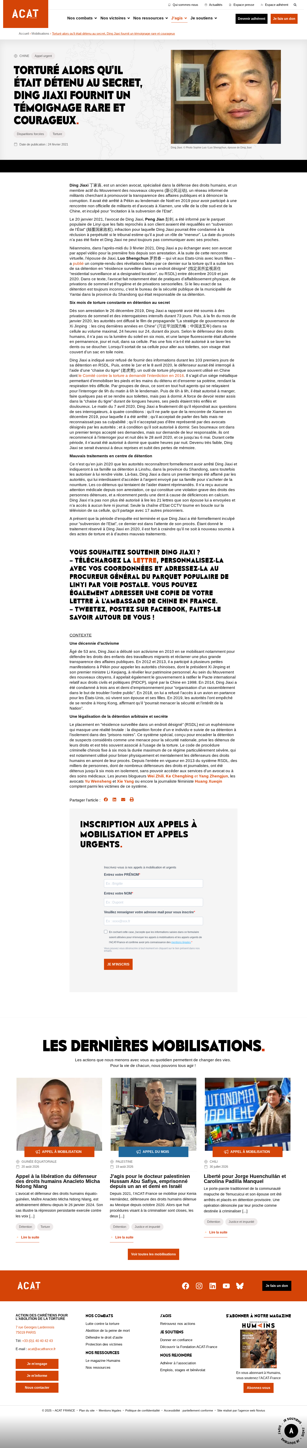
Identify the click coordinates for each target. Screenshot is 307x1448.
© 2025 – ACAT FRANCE (58, 1410)
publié (78, 263)
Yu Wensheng (98, 781)
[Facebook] (185, 1286)
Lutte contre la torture (102, 1324)
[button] (295, 4)
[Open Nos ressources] (167, 18)
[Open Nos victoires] (129, 18)
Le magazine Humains (103, 1361)
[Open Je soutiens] (216, 18)
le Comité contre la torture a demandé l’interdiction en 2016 (131, 375)
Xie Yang (125, 781)
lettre (145, 560)
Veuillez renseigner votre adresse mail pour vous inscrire (149, 912)
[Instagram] (199, 1286)
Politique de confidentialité (142, 1410)
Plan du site (87, 1410)
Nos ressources (98, 1368)
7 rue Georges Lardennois (35, 1327)
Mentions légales (110, 1410)
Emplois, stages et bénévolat (182, 1370)
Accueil (24, 33)
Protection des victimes (104, 1344)
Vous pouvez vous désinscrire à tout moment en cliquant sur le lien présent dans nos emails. (152, 949)
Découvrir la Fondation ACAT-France (188, 1347)
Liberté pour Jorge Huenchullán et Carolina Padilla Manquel (245, 1178)
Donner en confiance (176, 1340)
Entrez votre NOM (118, 893)
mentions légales (181, 942)
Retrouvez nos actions (177, 1324)
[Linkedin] (212, 1286)
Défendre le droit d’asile (104, 1337)
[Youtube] (226, 1286)
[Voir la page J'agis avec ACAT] (291, 1445)
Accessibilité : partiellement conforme (188, 1410)
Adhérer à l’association (178, 1363)
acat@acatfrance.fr (42, 1349)
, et (187, 776)
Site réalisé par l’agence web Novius (241, 1410)
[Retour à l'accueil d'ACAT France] (25, 14)
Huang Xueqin (208, 781)
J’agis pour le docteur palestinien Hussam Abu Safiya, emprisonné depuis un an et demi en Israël (150, 1181)
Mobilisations (40, 33)
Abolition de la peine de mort (108, 1331)
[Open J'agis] (186, 18)
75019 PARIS (26, 1332)
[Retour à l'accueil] (29, 1286)
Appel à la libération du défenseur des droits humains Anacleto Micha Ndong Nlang (58, 1181)
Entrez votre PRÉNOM (121, 874)
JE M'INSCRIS (118, 964)
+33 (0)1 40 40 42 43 (37, 1341)
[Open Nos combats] (96, 18)
